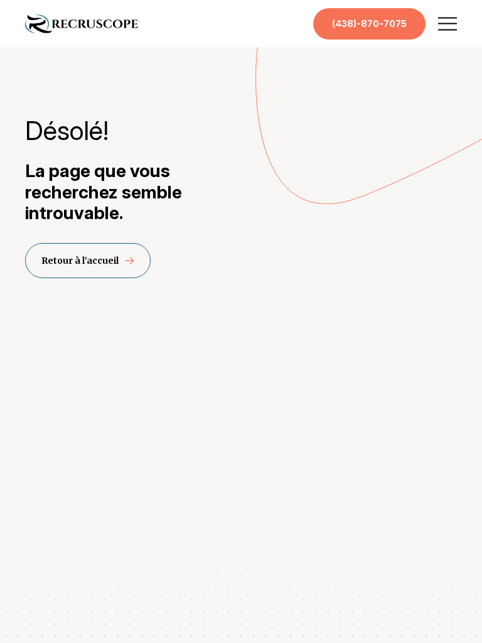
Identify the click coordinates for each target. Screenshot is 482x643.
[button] (447, 23)
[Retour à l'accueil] (81, 31)
